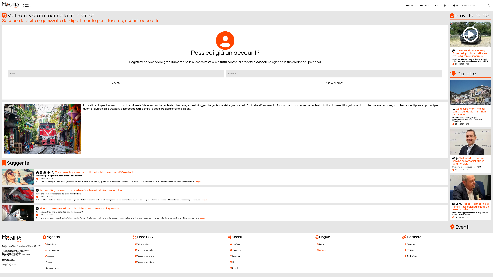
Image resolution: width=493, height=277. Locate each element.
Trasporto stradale (145, 250)
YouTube (236, 244)
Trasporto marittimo (145, 262)
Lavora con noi (53, 250)
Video (425, 5)
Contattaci (51, 244)
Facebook (237, 250)
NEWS (410, 5)
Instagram (236, 256)
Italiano (322, 250)
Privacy (49, 262)
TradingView (412, 256)
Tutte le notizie (143, 244)
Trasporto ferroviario (145, 256)
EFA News (411, 250)
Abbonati (51, 256)
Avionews (411, 244)
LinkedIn (235, 268)
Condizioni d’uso (52, 268)
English (322, 244)
